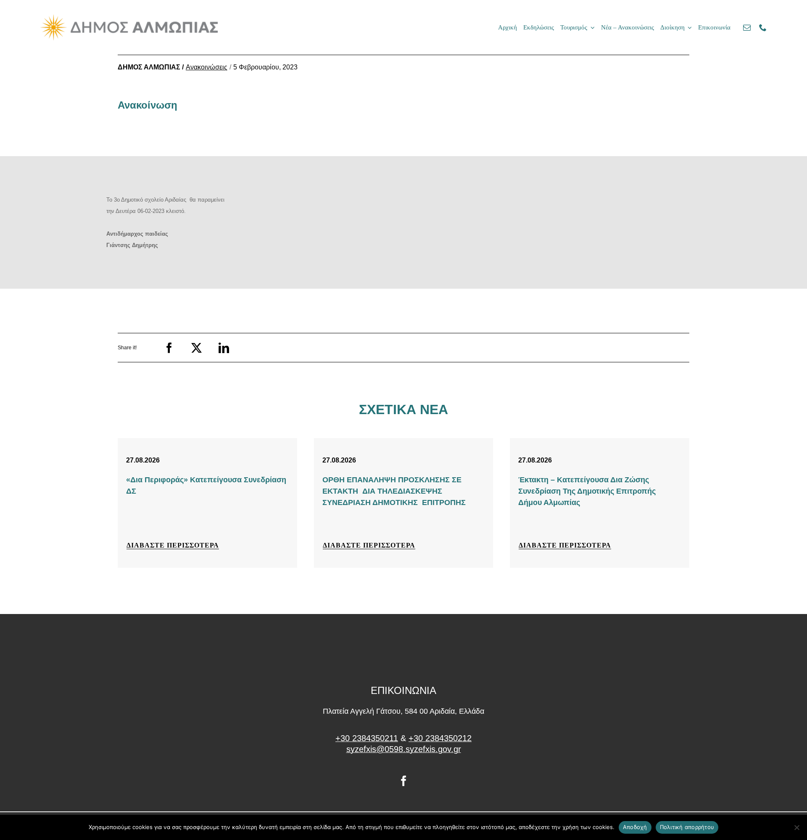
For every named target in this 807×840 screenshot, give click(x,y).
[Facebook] (169, 347)
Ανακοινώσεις (206, 67)
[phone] (763, 27)
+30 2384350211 (366, 738)
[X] (196, 347)
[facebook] (403, 781)
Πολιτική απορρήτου (687, 827)
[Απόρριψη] (796, 827)
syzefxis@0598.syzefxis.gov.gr (403, 749)
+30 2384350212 (440, 738)
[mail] (747, 27)
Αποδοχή (635, 827)
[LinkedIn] (223, 347)
